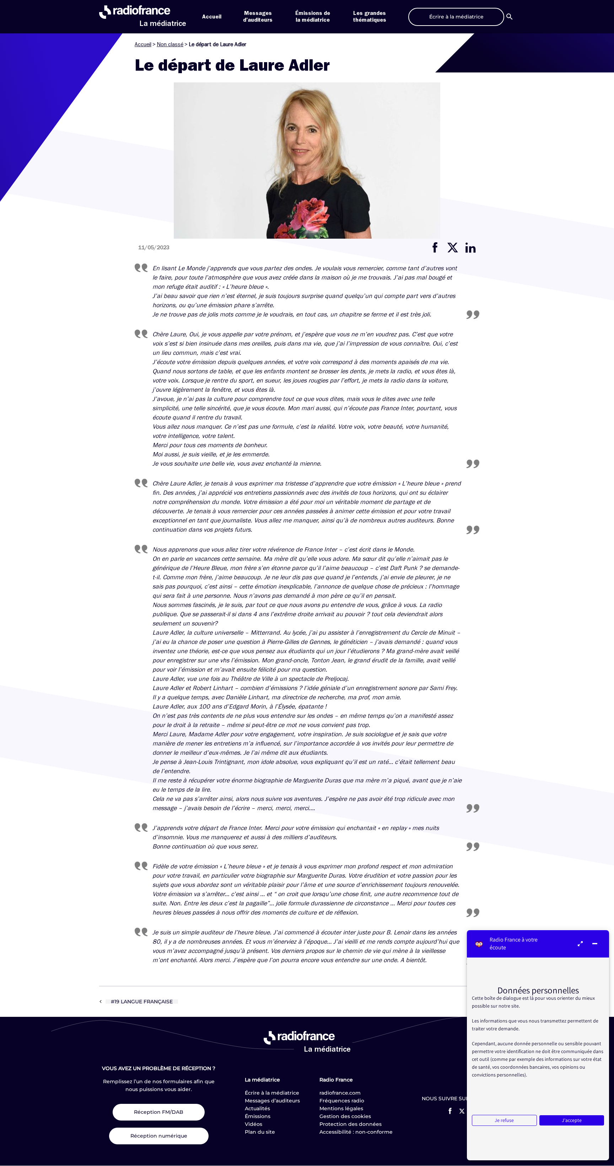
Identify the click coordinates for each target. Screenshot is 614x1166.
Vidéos (253, 1124)
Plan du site (260, 1132)
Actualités (257, 1108)
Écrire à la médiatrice (272, 1093)
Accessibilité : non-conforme (356, 1132)
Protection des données (350, 1124)
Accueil (211, 17)
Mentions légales (341, 1108)
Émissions (257, 1116)
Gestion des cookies (345, 1116)
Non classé (170, 44)
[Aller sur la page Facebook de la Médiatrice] (450, 1111)
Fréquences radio (341, 1100)
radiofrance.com (340, 1093)
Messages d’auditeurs (272, 1100)
